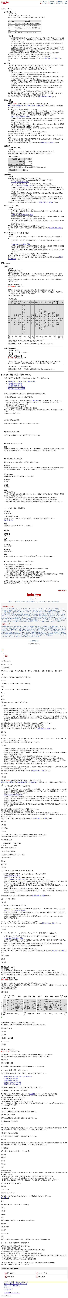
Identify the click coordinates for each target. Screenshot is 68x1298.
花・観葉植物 (51, 615)
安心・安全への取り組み (12, 1286)
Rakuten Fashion (57, 629)
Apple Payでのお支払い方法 (20, 182)
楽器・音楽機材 (24, 614)
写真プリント (16, 628)
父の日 (21, 621)
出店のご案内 (55, 601)
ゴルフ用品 (34, 617)
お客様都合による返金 (15, 383)
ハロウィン (37, 621)
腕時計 (11, 610)
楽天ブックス (43, 617)
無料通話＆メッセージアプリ (31, 635)
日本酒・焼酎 (10, 613)
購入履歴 (35, 400)
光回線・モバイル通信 (53, 613)
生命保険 (5, 633)
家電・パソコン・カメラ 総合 (19, 609)
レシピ (49, 626)
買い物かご (11, 1273)
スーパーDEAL (41, 601)
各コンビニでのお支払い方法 (20, 244)
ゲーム (31, 614)
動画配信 (48, 635)
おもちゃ (36, 614)
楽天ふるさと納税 (23, 620)
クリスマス (47, 621)
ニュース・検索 (37, 633)
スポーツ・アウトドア (24, 617)
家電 (12, 614)
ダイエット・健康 (47, 610)
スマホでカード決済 (7, 632)
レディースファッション (34, 609)
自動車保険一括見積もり (15, 633)
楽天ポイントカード (36, 629)
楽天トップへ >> (34, 599)
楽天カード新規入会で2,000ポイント (15, 1284)
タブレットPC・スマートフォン (38, 613)
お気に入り (43, 1273)
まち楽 (16, 620)
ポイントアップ (55, 618)
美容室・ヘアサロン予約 (26, 628)
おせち (53, 621)
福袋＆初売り (60, 620)
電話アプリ (42, 635)
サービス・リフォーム (49, 614)
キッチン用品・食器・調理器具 (39, 615)
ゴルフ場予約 (43, 626)
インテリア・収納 (60, 614)
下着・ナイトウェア (18, 610)
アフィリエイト (10, 630)
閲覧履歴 (10, 1276)
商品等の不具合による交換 (16, 389)
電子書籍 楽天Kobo (34, 626)
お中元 (26, 621)
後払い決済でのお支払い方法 (20, 116)
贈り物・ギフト (32, 618)
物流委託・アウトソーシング (55, 628)
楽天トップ (12, 601)
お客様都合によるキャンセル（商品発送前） (22, 381)
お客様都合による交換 (15, 385)
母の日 (17, 621)
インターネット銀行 (27, 633)
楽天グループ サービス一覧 (32, 636)
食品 (40, 611)
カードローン (37, 630)
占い (52, 635)
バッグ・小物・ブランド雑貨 (50, 609)
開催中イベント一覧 (51, 620)
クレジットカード (46, 630)
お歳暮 (42, 621)
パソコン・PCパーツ (24, 613)
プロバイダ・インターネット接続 (14, 635)
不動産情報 (50, 633)
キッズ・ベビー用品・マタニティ (33, 610)
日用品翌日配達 (33, 620)
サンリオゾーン (10, 620)
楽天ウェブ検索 (9, 618)
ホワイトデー (11, 621)
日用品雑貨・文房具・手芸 (23, 615)
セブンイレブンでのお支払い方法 (22, 215)
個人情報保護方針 (34, 641)
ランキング (49, 601)
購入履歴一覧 (8, 520)
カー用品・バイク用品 (32, 611)
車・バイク (23, 611)
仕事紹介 (44, 633)
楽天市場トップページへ (12, 1292)
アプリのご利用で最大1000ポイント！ (16, 1282)
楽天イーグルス (20, 636)
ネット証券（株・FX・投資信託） (24, 630)
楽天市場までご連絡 (51, 58)
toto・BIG (57, 635)
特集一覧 (17, 601)
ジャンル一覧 (24, 601)
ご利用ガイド (8, 1289)
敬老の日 (30, 621)
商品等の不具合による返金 (16, 387)
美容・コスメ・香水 (14, 611)
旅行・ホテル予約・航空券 (14, 626)
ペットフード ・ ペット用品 (10, 617)
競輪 (4, 630)
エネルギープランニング (19, 632)
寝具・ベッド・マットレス (8, 615)
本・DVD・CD (25, 626)
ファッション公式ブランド (44, 618)
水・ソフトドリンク (57, 611)
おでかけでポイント (47, 629)
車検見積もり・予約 (57, 626)
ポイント (51, 617)
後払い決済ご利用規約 (15, 105)
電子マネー (54, 630)
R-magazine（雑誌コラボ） (20, 618)
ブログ (56, 633)
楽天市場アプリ (33, 601)
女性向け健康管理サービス (41, 628)
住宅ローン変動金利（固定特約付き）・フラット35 (39, 632)
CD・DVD (17, 614)
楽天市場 (3, 626)
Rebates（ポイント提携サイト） (22, 629)
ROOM (60, 633)
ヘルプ (6, 1287)
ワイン (16, 613)
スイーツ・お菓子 (46, 611)
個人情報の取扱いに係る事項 (34, 105)
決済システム (61, 630)
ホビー (40, 614)
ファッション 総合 (6, 609)
